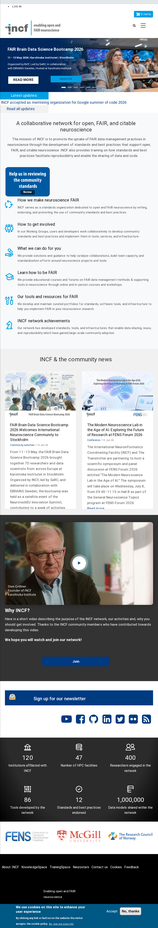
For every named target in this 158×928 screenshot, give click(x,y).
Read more (23, 80)
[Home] (36, 25)
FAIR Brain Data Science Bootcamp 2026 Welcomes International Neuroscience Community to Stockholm (39, 432)
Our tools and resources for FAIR (47, 296)
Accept (111, 911)
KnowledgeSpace (34, 867)
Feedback (131, 867)
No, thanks (130, 911)
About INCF (10, 867)
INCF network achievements (43, 320)
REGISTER (66, 79)
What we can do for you (39, 248)
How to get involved (36, 224)
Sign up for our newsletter (60, 698)
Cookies (116, 867)
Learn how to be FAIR (37, 272)
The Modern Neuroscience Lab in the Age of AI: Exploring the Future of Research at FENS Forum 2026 (115, 430)
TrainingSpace (60, 867)
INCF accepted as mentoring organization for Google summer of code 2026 (64, 102)
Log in (17, 6)
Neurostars (81, 867)
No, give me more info (61, 924)
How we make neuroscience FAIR (48, 200)
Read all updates (21, 109)
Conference (93, 440)
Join (75, 661)
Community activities (22, 445)
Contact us (100, 867)
